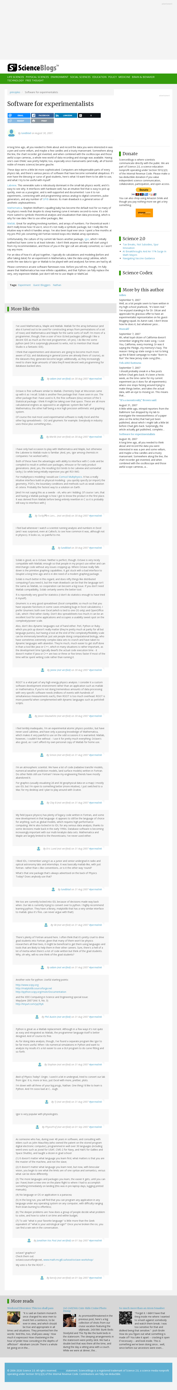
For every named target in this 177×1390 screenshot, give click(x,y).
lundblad (26, 133)
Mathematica (14, 207)
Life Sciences (15, 77)
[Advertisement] (88, 30)
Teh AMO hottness (130, 362)
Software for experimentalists (137, 434)
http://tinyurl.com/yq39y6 (30, 1004)
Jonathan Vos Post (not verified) (54, 1240)
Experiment (24, 285)
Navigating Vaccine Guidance (139, 258)
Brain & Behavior (143, 77)
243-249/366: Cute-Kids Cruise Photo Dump (84, 1309)
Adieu (122, 295)
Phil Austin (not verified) (58, 1016)
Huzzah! (124, 329)
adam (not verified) (60, 378)
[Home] (34, 68)
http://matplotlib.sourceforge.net (34, 988)
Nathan (57, 285)
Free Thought (34, 80)
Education (99, 77)
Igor (87, 239)
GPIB (46, 199)
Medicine (124, 77)
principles (15, 92)
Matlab (11, 223)
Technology (15, 80)
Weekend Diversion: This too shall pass (30, 1308)
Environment (59, 77)
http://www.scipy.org (27, 984)
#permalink (95, 378)
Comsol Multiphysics (70, 476)
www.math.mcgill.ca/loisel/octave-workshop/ (68, 1259)
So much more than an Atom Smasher (142, 1308)
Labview (11, 185)
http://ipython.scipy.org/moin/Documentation (41, 991)
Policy (112, 77)
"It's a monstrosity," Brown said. (138, 400)
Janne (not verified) (60, 670)
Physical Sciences (37, 77)
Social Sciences (80, 77)
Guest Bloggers (41, 285)
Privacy (61, 1370)
